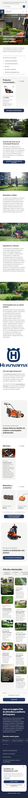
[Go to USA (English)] (24, 6)
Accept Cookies (14, 781)
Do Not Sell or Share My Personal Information (14, 785)
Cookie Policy (7, 778)
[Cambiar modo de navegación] (26, 11)
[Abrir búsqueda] (23, 11)
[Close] (23, 766)
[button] (13, 86)
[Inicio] (2, 12)
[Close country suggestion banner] (26, 2)
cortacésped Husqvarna (11, 374)
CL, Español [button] (7, 12)
